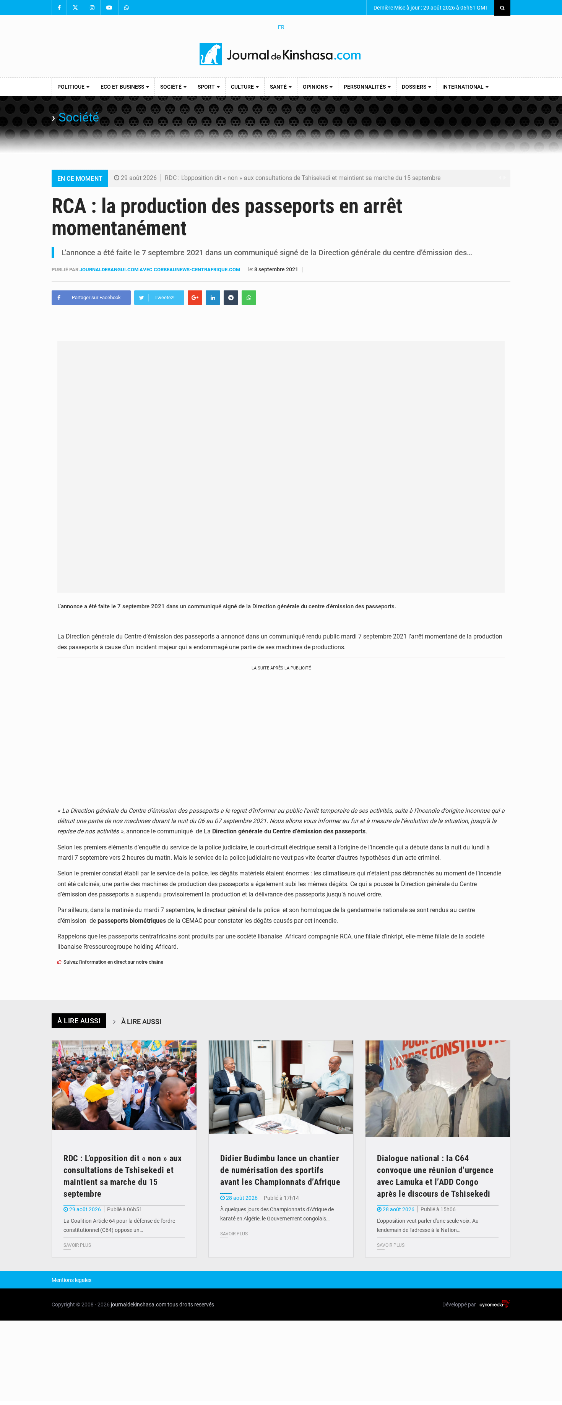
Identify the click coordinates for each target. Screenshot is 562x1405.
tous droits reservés (190, 1304)
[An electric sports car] (124, 1088)
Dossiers (414, 87)
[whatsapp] (249, 297)
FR (281, 27)
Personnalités (365, 87)
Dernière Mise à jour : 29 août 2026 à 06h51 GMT (430, 8)
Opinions (316, 87)
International (463, 87)
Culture (243, 87)
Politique (71, 87)
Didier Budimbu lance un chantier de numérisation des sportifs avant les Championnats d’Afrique (280, 1170)
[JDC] (281, 54)
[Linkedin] (213, 297)
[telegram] (231, 297)
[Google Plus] (195, 297)
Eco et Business (123, 87)
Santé (279, 87)
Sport (207, 87)
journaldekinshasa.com (138, 1304)
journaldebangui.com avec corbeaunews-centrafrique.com (160, 269)
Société (171, 87)
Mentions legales (71, 1280)
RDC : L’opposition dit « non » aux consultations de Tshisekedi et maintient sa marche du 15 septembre (302, 177)
